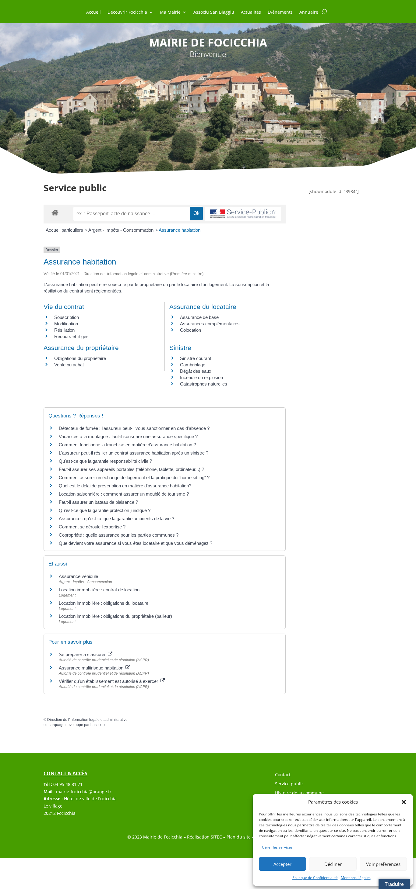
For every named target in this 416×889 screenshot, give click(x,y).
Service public (289, 784)
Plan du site (239, 837)
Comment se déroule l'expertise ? (92, 526)
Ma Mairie (170, 12)
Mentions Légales (356, 877)
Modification (66, 323)
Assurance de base (199, 317)
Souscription (66, 317)
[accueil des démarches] (55, 212)
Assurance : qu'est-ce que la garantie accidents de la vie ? (116, 518)
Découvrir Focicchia (127, 12)
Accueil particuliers (65, 230)
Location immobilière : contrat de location (99, 589)
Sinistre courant (195, 358)
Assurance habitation (179, 230)
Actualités (251, 12)
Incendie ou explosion (201, 377)
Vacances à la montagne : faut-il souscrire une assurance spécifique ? (128, 436)
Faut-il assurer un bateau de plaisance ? (98, 502)
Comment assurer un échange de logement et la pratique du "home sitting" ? (134, 477)
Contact (283, 775)
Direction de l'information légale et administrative (87, 720)
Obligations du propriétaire (80, 358)
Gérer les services (277, 847)
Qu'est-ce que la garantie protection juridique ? (104, 510)
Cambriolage (192, 364)
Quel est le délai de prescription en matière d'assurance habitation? (125, 485)
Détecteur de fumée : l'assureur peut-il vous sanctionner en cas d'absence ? (134, 428)
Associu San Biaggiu (213, 12)
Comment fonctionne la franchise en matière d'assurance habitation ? (127, 444)
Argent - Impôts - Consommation (121, 230)
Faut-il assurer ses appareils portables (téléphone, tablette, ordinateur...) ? (131, 469)
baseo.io (97, 725)
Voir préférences (383, 864)
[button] (404, 802)
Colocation (190, 330)
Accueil (93, 12)
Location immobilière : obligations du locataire (103, 603)
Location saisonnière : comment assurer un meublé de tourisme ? (124, 493)
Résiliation (64, 330)
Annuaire (308, 12)
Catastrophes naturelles (203, 383)
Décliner (333, 864)
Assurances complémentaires (210, 323)
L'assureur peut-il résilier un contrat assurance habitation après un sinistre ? (133, 452)
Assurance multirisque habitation (92, 667)
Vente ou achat (69, 364)
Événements (280, 12)
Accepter (282, 864)
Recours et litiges (71, 336)
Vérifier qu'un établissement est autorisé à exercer (109, 681)
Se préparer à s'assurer (83, 654)
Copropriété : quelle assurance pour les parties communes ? (118, 535)
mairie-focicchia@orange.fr (83, 791)
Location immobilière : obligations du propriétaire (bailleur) (115, 616)
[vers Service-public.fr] (243, 214)
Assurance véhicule (78, 576)
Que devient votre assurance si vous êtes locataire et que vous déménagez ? (135, 543)
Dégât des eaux (195, 371)
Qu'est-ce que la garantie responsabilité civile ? (105, 461)
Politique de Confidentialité (315, 877)
